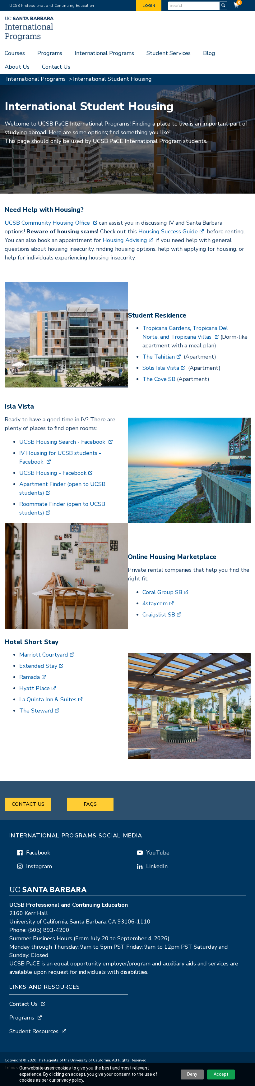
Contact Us (56, 67)
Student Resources (33, 1031)
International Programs (104, 53)
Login (148, 5)
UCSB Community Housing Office (48, 223)
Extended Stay (38, 666)
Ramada (29, 677)
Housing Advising (125, 240)
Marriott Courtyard (43, 654)
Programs (49, 53)
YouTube (157, 852)
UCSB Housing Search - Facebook (63, 442)
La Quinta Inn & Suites (47, 699)
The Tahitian (158, 356)
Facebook (38, 852)
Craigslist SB (158, 614)
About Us (17, 67)
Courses (15, 53)
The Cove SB (158, 379)
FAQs (90, 804)
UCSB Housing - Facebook (52, 473)
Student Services (168, 53)
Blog (209, 53)
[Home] (30, 39)
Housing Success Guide (168, 231)
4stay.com (155, 603)
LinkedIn (157, 866)
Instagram (39, 866)
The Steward (36, 710)
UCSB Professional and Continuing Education (51, 5)
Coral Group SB (162, 592)
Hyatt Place (34, 688)
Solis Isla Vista (160, 368)
